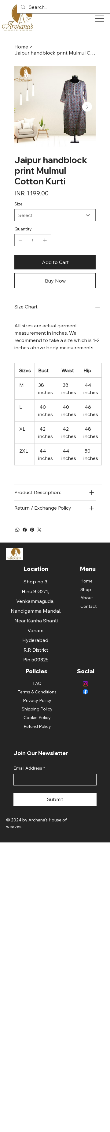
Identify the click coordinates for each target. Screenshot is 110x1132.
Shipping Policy (37, 709)
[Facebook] (25, 530)
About (86, 597)
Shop (85, 589)
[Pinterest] (32, 530)
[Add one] (45, 240)
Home (86, 581)
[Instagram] (85, 683)
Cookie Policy (37, 717)
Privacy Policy (37, 700)
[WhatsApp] (17, 530)
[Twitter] (39, 530)
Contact (88, 606)
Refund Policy (37, 726)
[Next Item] (87, 107)
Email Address (29, 768)
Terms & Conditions (37, 692)
